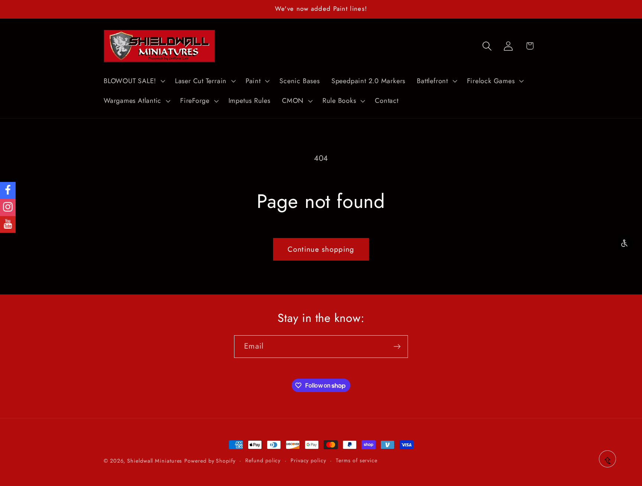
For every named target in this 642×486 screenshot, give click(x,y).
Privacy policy (308, 460)
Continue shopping (321, 249)
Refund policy (263, 460)
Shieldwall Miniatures (154, 460)
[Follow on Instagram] (8, 207)
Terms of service (356, 460)
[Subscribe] (397, 346)
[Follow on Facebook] (8, 190)
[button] (133, 81)
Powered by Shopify (209, 460)
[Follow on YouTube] (8, 224)
